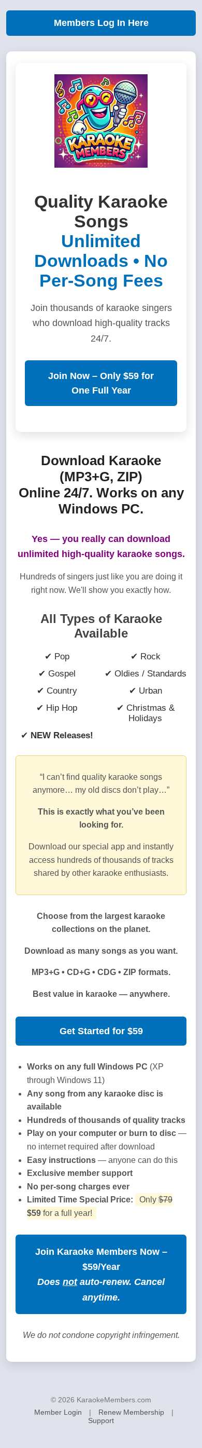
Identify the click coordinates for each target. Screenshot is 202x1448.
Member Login (58, 1412)
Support (101, 1420)
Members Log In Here (101, 23)
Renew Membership (131, 1412)
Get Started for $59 (101, 1031)
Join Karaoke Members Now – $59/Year (101, 1274)
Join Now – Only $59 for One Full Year (101, 383)
